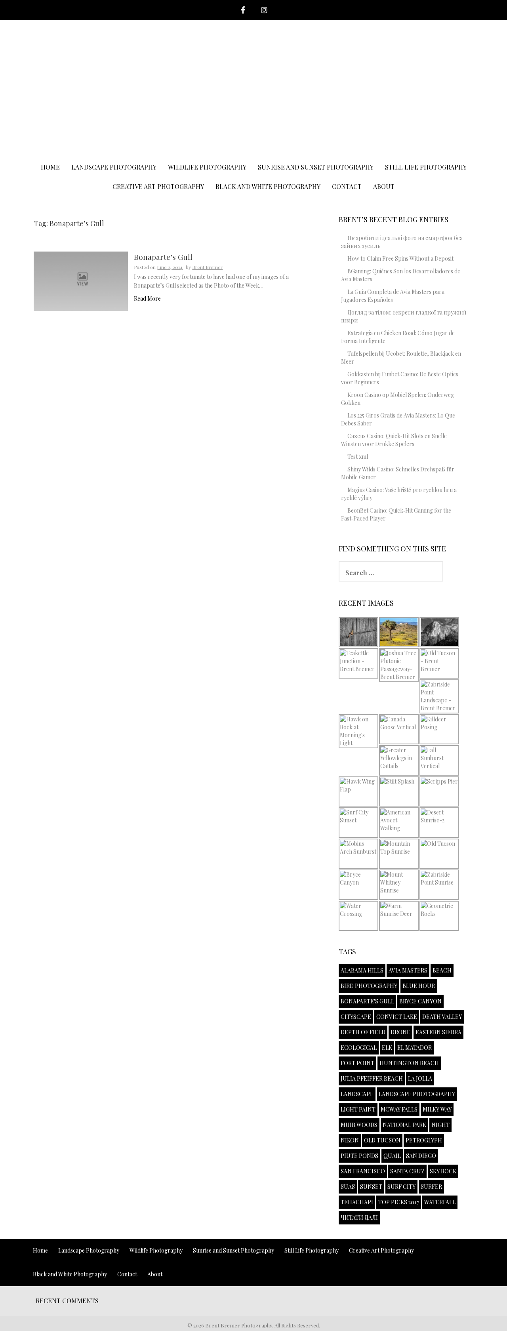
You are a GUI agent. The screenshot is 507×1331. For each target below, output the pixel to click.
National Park (404, 1125)
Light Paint (358, 1109)
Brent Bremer (207, 267)
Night (440, 1125)
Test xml (357, 456)
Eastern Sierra (438, 1032)
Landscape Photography (113, 167)
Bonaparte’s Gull (163, 257)
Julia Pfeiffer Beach (372, 1078)
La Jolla (420, 1078)
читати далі (359, 1217)
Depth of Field (363, 1032)
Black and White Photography (267, 186)
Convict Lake (396, 1016)
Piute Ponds (359, 1155)
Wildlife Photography (207, 167)
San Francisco (363, 1171)
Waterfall (440, 1202)
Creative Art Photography (158, 186)
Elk (387, 1047)
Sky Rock (443, 1171)
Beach (442, 970)
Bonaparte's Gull (367, 1001)
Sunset (371, 1186)
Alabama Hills (362, 970)
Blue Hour (418, 986)
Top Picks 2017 (398, 1202)
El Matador (414, 1047)
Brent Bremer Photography (254, 47)
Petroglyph (424, 1140)
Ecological (359, 1047)
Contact (347, 186)
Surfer (431, 1186)
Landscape (357, 1094)
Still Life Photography (426, 167)
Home (50, 167)
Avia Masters (408, 970)
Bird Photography (369, 986)
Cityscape (356, 1016)
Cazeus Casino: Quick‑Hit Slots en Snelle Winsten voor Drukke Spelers (394, 440)
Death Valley (442, 1016)
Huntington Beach (409, 1063)
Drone (400, 1032)
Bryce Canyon (420, 1001)
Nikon (350, 1140)
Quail (392, 1155)
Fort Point (357, 1063)
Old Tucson (382, 1140)
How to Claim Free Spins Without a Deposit (400, 258)
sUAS (348, 1186)
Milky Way (437, 1109)
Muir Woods (359, 1125)
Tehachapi (357, 1202)
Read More (147, 298)
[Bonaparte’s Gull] (81, 280)
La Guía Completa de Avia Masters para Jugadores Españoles (392, 295)
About (384, 186)
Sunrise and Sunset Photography (316, 167)
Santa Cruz (407, 1171)
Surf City (401, 1186)
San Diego (421, 1155)
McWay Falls (399, 1109)
